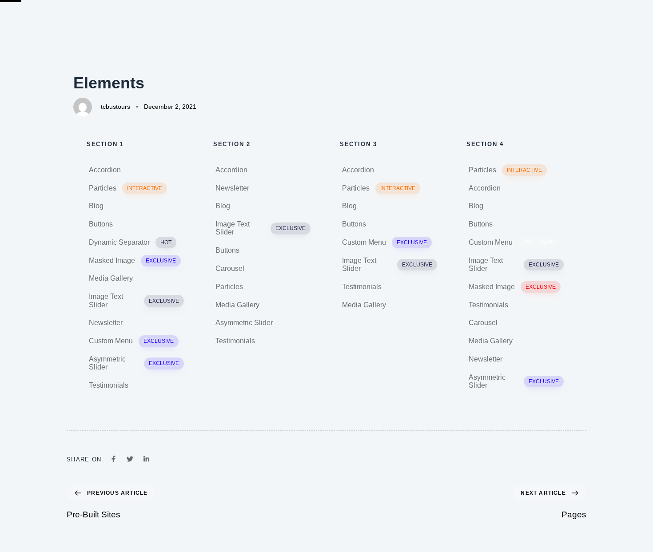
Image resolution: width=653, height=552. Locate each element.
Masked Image (132, 260)
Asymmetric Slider (134, 363)
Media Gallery (111, 278)
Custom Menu (131, 341)
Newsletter (106, 322)
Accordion (105, 170)
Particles (125, 188)
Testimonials (108, 385)
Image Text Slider (134, 300)
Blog (96, 206)
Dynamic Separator (130, 242)
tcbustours (115, 106)
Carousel (229, 268)
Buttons (101, 224)
